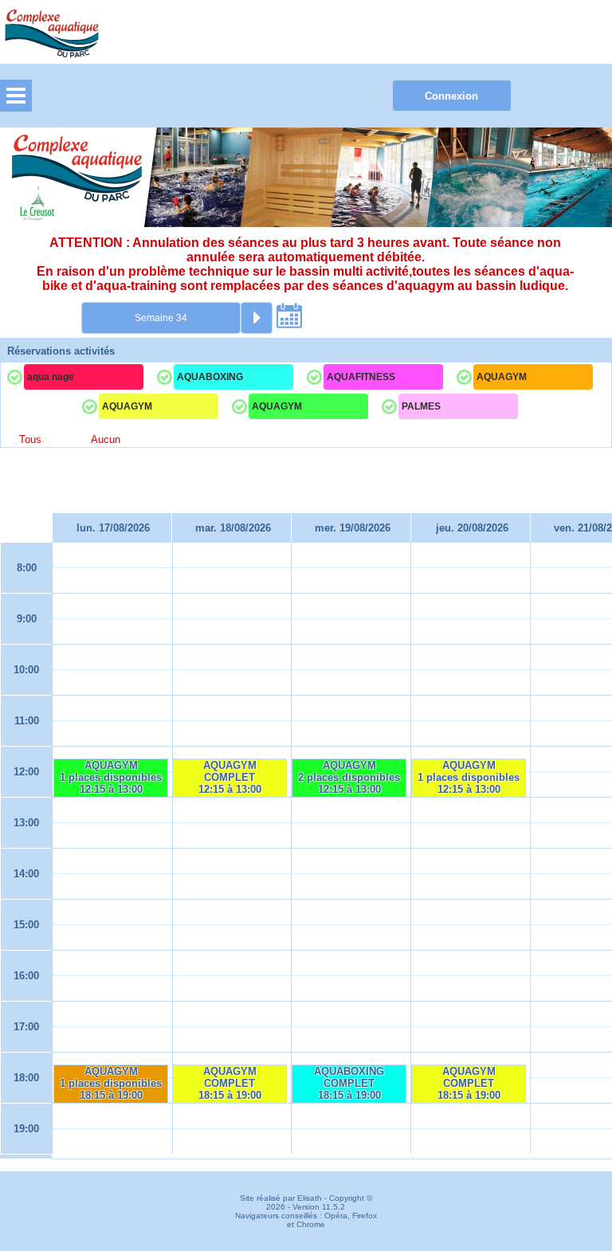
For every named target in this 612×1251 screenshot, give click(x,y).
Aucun (105, 439)
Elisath (310, 1198)
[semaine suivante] (257, 318)
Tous (30, 439)
